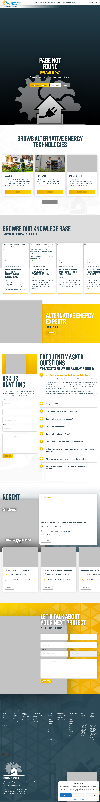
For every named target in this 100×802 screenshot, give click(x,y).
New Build (50, 739)
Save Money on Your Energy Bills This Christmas (84, 737)
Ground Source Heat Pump (61, 720)
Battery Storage (46, 3)
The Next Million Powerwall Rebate (83, 717)
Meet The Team (51, 333)
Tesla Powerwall (25, 719)
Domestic (50, 731)
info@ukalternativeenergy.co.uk (11, 785)
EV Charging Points (15, 719)
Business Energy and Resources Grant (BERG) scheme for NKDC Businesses (84, 724)
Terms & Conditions (7, 759)
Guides (92, 713)
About (64, 3)
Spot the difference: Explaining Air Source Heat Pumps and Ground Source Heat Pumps (93, 719)
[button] (97, 783)
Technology (16, 710)
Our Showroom (4, 721)
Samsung (71, 725)
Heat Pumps (53, 3)
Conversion (50, 727)
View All (82, 745)
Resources (68, 3)
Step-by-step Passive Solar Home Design (84, 742)
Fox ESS (70, 715)
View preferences (91, 795)
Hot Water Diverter (15, 716)
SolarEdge (71, 727)
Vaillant (70, 735)
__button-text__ (8, 456)
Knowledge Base (56, 85)
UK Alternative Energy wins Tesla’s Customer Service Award (84, 731)
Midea (70, 719)
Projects (59, 3)
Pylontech (71, 723)
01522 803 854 (6, 783)
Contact (74, 3)
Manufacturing (51, 735)
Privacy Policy (81, 799)
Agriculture (50, 715)
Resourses (84, 710)
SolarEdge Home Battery (25, 717)
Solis (70, 729)
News (3, 715)
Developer (50, 729)
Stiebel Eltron (71, 731)
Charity (49, 719)
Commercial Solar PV (15, 722)
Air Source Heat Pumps (37, 721)
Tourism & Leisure (50, 744)
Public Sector (50, 741)
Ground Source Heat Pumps (37, 719)
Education (50, 733)
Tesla (70, 733)
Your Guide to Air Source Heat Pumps (93, 734)
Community (50, 723)
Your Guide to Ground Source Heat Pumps (93, 725)
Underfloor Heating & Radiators (37, 716)
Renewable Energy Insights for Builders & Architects (93, 730)
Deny (78, 795)
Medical (49, 737)
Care (49, 717)
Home (36, 3)
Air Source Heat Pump (61, 715)
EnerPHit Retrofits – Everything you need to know (93, 738)
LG (69, 717)
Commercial (50, 721)
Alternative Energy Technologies (39, 85)
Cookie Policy (75, 799)
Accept (66, 795)
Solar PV (40, 3)
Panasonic (71, 721)
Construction (50, 725)
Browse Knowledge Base (50, 202)
